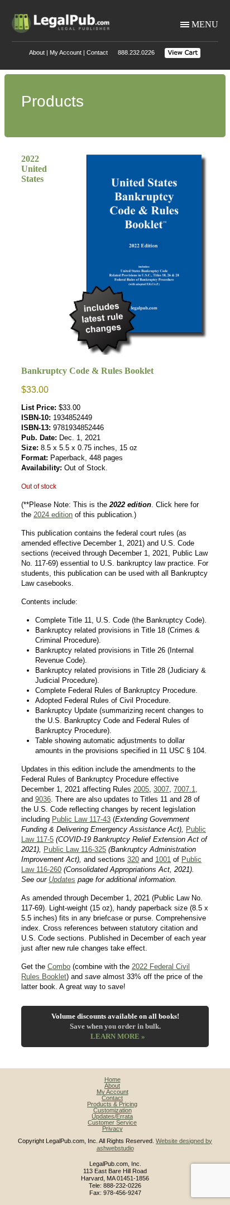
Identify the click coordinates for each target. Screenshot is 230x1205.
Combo (58, 966)
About (37, 52)
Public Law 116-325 (75, 849)
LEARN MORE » (117, 1036)
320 (133, 859)
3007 (161, 789)
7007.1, (186, 789)
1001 (163, 859)
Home (112, 1079)
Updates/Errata (112, 1116)
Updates (62, 879)
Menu (204, 24)
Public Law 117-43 (81, 819)
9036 (43, 799)
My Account (66, 52)
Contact (97, 52)
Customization (112, 1110)
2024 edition (53, 514)
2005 (141, 789)
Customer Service (112, 1122)
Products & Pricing (112, 1104)
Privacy (112, 1128)
